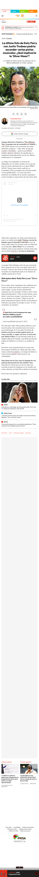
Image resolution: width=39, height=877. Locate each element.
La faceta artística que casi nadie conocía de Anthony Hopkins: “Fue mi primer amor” (18, 416)
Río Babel (12, 151)
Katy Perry (4, 433)
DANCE (22, 11)
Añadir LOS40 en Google (21, 134)
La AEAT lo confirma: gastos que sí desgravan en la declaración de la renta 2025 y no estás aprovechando (10, 779)
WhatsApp (21, 114)
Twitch (26, 793)
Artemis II (14, 251)
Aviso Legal (9, 827)
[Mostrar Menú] (2, 16)
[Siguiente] (36, 34)
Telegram (25, 114)
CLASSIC (14, 11)
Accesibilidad (17, 827)
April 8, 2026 (22, 322)
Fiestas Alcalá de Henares (24, 34)
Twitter (17, 114)
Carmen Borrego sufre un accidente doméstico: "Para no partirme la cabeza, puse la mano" (18, 425)
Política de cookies (12, 829)
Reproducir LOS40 (35, 258)
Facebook (13, 114)
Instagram (8, 793)
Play (36, 873)
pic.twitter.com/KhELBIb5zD (12, 317)
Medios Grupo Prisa (19, 841)
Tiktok (12, 793)
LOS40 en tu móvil (13, 831)
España (4, 22)
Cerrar (36, 27)
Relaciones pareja (18, 433)
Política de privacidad (27, 827)
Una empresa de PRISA (19, 837)
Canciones (28, 433)
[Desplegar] (19, 867)
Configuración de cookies (25, 829)
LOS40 (4, 11)
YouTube (15, 793)
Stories (30, 793)
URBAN (31, 11)
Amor (10, 433)
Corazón (9, 38)
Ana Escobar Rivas (15, 119)
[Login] (36, 15)
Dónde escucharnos (25, 831)
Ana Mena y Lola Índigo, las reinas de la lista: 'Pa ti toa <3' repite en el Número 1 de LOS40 (18, 408)
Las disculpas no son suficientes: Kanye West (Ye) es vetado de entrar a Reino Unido (28, 778)
